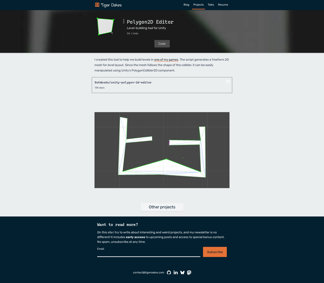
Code (162, 44)
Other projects (162, 207)
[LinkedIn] (176, 273)
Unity (135, 33)
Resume (223, 4)
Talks (211, 4)
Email (100, 248)
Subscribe (215, 252)
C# (129, 33)
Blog (186, 4)
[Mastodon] (189, 273)
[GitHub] (169, 273)
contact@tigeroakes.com (148, 272)
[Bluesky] (182, 273)
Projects (198, 4)
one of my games (166, 59)
